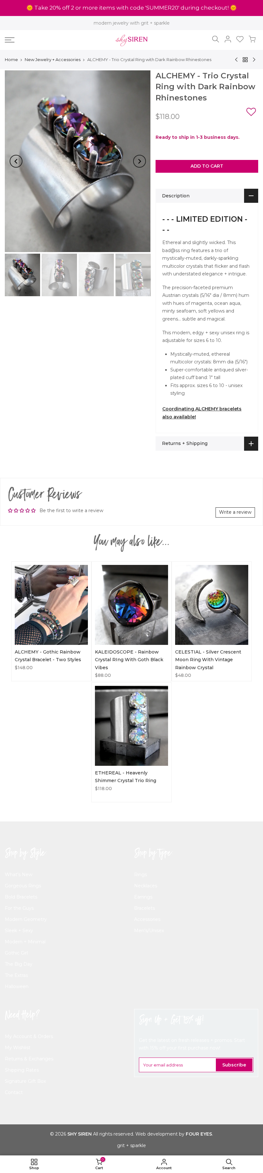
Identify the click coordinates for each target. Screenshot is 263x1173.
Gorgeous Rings (23, 886)
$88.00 (103, 675)
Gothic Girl (16, 953)
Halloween (17, 986)
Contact (14, 1092)
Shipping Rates (22, 1070)
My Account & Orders (29, 1036)
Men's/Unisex (149, 930)
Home (11, 59)
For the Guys (19, 908)
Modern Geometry (26, 919)
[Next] (139, 161)
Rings (140, 874)
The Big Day (18, 964)
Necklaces (145, 886)
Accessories (147, 919)
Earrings (143, 897)
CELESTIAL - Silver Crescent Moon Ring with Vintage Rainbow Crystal (208, 659)
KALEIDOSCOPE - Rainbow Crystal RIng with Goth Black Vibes (129, 659)
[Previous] (16, 161)
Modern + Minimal (25, 942)
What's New (18, 874)
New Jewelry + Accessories (53, 59)
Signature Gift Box (25, 1081)
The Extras (16, 975)
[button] (251, 113)
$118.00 (103, 788)
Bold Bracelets (21, 897)
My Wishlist (17, 1047)
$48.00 (183, 675)
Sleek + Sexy (19, 930)
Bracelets (144, 908)
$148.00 (24, 667)
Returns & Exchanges (29, 1059)
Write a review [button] (235, 512)
